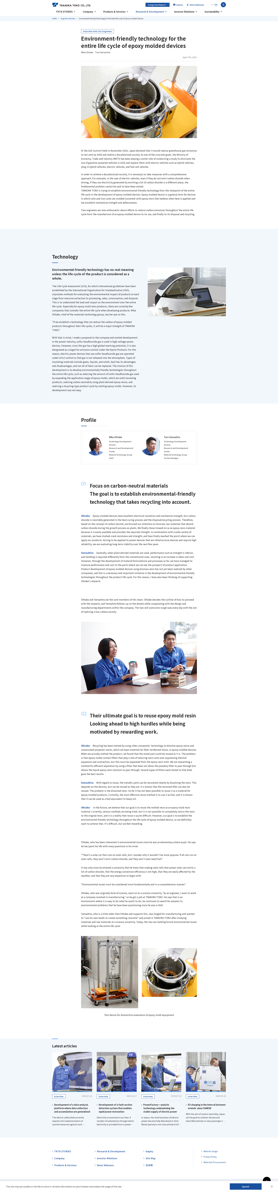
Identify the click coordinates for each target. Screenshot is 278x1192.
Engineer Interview (68, 18)
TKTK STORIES (62, 1151)
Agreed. (246, 1186)
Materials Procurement (214, 1162)
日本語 (149, 1165)
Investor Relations (107, 1158)
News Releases (105, 1165)
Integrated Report (157, 4)
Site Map (151, 1158)
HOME (54, 18)
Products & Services (65, 1165)
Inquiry (149, 1151)
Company (59, 1158)
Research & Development (111, 1151)
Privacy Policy (210, 1156)
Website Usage (210, 1151)
